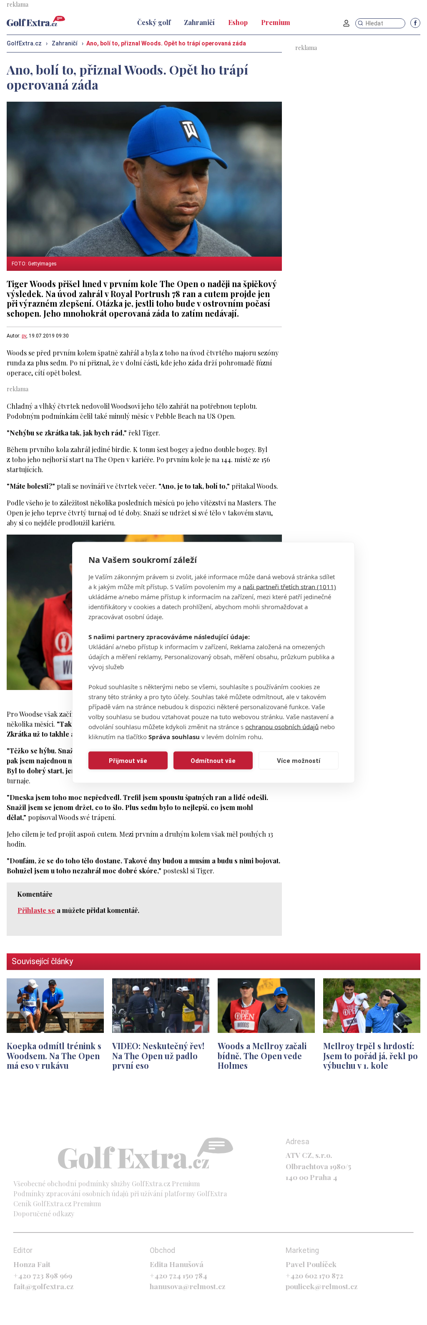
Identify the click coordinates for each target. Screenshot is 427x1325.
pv (24, 336)
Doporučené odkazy (43, 1213)
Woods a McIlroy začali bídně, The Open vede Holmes (262, 1055)
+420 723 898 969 (42, 1275)
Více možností (298, 760)
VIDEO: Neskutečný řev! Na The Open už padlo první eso (158, 1055)
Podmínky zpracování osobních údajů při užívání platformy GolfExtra (120, 1193)
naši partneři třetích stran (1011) (289, 586)
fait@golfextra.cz (43, 1286)
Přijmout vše (128, 760)
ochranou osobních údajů (282, 726)
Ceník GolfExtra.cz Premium (57, 1203)
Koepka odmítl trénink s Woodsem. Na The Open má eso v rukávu (54, 1055)
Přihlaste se (36, 910)
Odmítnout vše (213, 760)
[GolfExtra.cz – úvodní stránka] (36, 21)
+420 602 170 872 (314, 1275)
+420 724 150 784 (178, 1275)
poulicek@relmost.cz (321, 1286)
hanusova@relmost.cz (187, 1286)
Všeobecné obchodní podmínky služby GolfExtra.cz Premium (106, 1183)
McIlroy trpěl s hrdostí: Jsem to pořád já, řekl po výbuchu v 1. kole (370, 1055)
